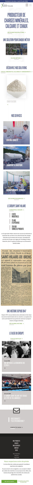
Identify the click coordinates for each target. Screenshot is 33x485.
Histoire (16, 455)
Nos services (16, 445)
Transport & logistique (14, 165)
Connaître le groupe (16, 210)
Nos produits (16, 441)
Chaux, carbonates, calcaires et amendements (16, 71)
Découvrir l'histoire (15, 323)
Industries (16, 49)
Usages (16, 443)
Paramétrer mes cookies (23, 480)
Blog (16, 450)
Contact (16, 448)
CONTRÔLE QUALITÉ (12, 140)
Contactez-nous (15, 427)
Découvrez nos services (16, 198)
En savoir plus (23, 482)
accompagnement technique (15, 190)
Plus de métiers (16, 58)
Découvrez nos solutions (16, 32)
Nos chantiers (16, 453)
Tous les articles (15, 338)
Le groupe (16, 457)
